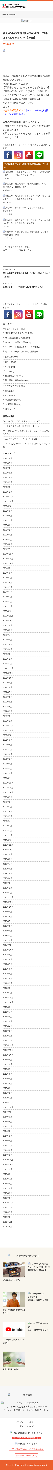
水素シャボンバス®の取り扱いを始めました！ (23, 285)
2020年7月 (7, 807)
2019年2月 (7, 888)
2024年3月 (7, 597)
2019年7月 (7, 864)
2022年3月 (7, 711)
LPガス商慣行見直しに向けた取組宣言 (26, 1449)
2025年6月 (7, 525)
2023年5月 (7, 644)
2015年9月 (7, 1059)
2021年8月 (7, 745)
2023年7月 (7, 635)
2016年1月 (7, 1040)
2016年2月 (7, 1036)
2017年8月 (7, 959)
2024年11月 (8, 558)
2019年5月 (7, 873)
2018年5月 (7, 931)
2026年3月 (7, 482)
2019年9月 (7, 854)
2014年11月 (8, 1107)
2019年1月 (7, 892)
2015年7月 (7, 1069)
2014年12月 (8, 1102)
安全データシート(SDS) (26, 1455)
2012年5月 (7, 1212)
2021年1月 (7, 778)
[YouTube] (28, 155)
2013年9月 (7, 1169)
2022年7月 (7, 692)
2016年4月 (7, 1026)
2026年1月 (7, 492)
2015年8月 (7, 1064)
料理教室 (7, 391)
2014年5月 (7, 1136)
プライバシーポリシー (26, 1422)
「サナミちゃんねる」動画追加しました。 (21, 426)
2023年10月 (8, 620)
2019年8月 (7, 859)
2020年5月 (7, 816)
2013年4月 (7, 1188)
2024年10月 (8, 563)
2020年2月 (7, 830)
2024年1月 (7, 606)
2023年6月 (7, 640)
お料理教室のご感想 (11, 386)
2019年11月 (8, 845)
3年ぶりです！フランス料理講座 (29, 208)
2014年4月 (7, 1141)
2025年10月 (8, 506)
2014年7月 (7, 1126)
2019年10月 (8, 849)
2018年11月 (8, 902)
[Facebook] (7, 155)
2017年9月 (7, 954)
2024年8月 (7, 573)
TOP (4, 14)
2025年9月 (7, 511)
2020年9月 (7, 797)
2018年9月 (7, 912)
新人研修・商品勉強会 (15, 380)
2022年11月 (8, 673)
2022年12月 (8, 668)
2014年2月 (7, 1150)
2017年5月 (7, 974)
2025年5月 (7, 530)
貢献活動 (7, 395)
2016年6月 (7, 1016)
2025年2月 (7, 544)
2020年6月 (7, 811)
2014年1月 (7, 1155)
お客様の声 (8, 357)
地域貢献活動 (11, 404)
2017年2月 (7, 988)
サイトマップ (26, 1426)
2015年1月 (7, 1098)
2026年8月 (7, 458)
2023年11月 (8, 616)
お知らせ (20, 250)
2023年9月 (7, 625)
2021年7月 (7, 749)
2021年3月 (7, 768)
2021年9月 (7, 740)
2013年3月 (7, 1193)
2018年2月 (7, 940)
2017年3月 (7, 983)
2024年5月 (7, 587)
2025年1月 (7, 549)
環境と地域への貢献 (11, 1369)
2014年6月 (7, 1131)
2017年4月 (7, 978)
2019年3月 (7, 883)
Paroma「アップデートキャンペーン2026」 (22, 421)
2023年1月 (7, 663)
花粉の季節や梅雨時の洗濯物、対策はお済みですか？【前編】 (26, 273)
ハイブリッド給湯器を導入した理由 (21, 347)
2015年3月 (7, 1088)
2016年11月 (8, 997)
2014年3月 (7, 1145)
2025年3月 (7, 539)
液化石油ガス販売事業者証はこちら (26, 1438)
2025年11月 (8, 501)
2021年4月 (7, 764)
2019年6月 (7, 869)
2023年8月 (7, 630)
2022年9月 (7, 683)
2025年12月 (8, 497)
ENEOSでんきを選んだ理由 (17, 333)
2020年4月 (7, 821)
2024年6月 (7, 582)
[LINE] (39, 155)
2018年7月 (7, 921)
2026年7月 (7, 463)
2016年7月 (7, 1012)
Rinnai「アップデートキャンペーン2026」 (22, 439)
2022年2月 (7, 716)
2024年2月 (7, 601)
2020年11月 (8, 787)
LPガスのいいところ (11, 1280)
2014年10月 (8, 1112)
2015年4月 (7, 1083)
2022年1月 (7, 721)
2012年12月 (8, 1202)
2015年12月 (8, 1045)
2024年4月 (7, 592)
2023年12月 (8, 611)
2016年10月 (8, 1002)
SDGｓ (8, 409)
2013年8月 (7, 1174)
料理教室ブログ (12, 376)
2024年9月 (7, 568)
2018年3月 (7, 935)
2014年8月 (7, 1121)
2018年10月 (8, 907)
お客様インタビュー (11, 329)
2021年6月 (7, 754)
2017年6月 (7, 969)
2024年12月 (8, 554)
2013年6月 (7, 1183)
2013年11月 (8, 1160)
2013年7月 (7, 1179)
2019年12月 (8, 840)
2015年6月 (7, 1074)
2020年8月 (7, 802)
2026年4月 (7, 477)
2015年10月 (8, 1055)
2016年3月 (7, 1031)
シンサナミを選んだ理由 (16, 342)
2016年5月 (7, 1021)
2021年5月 (7, 759)
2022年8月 (7, 687)
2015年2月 (7, 1093)
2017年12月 (8, 945)
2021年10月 (8, 735)
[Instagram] (18, 155)
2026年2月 (7, 487)
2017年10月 (8, 950)
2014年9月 (7, 1117)
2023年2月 (7, 659)
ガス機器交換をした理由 (16, 338)
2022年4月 (7, 706)
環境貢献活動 (11, 400)
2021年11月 (8, 730)
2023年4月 (7, 649)
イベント (7, 367)
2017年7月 (7, 964)
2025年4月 (7, 535)
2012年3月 (7, 1217)
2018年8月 (7, 916)
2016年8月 (7, 1007)
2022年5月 (7, 702)
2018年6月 (7, 926)
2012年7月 (7, 1207)
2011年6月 (7, 1222)
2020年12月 (8, 783)
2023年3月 (7, 654)
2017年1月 (7, 993)
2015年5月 (7, 1079)
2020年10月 (8, 792)
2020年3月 (7, 826)
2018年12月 (8, 897)
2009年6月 (7, 1226)
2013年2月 (7, 1198)
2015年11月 (8, 1050)
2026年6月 (7, 468)
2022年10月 (8, 678)
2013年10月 (8, 1164)
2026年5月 (7, 473)
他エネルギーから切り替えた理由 (20, 351)
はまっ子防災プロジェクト (39, 1330)
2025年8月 (7, 516)
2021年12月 (8, 725)
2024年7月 (7, 578)
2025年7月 (7, 520)
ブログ (29, 250)
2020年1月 (7, 835)
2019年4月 (7, 878)
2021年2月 (7, 773)
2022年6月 (7, 697)
